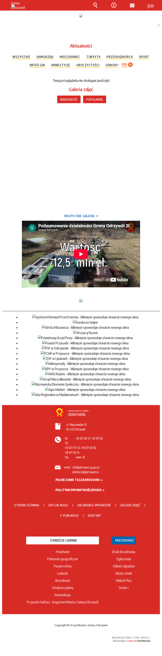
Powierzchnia (63, 566)
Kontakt (95, 515)
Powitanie (62, 552)
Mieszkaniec (125, 540)
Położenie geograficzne (62, 559)
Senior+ (124, 588)
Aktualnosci (58, 505)
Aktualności (81, 46)
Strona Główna (26, 505)
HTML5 (71, 637)
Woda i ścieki (123, 573)
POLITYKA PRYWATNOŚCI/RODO (78, 490)
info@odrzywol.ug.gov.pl (85, 467)
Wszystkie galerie (79, 216)
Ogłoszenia (123, 559)
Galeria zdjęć (81, 89)
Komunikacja (63, 595)
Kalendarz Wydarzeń (94, 505)
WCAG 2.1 (91, 637)
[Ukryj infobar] (157, 25)
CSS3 (78, 637)
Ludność (62, 573)
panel (150, 5)
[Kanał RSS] (128, 64)
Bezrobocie (62, 580)
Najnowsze (68, 99)
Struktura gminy (62, 588)
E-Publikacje (69, 515)
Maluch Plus (124, 580)
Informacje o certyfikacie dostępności (28, 638)
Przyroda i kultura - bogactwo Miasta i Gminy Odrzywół (62, 602)
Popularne (94, 99)
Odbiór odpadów (124, 566)
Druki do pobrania (123, 552)
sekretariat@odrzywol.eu (85, 472)
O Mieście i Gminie (63, 540)
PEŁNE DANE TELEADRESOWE (77, 480)
